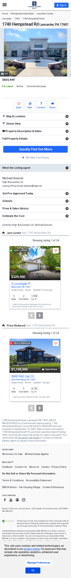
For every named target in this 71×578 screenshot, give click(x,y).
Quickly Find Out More (35, 149)
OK (32, 570)
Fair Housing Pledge (29, 487)
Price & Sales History (15, 208)
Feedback (7, 467)
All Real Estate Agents (37, 454)
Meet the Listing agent (16, 167)
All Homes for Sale (12, 454)
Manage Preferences (38, 562)
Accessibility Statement (39, 480)
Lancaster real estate (29, 437)
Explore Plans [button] (61, 526)
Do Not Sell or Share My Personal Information (28, 473)
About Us (34, 466)
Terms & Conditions (13, 480)
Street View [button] (13, 123)
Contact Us (21, 466)
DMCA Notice (9, 487)
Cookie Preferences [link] (53, 487)
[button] (61, 5)
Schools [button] (7, 201)
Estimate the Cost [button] (13, 216)
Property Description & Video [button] (24, 131)
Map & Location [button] (15, 116)
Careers (45, 466)
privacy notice (32, 549)
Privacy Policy (59, 466)
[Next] (39, 315)
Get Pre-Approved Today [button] (17, 193)
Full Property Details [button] (15, 138)
